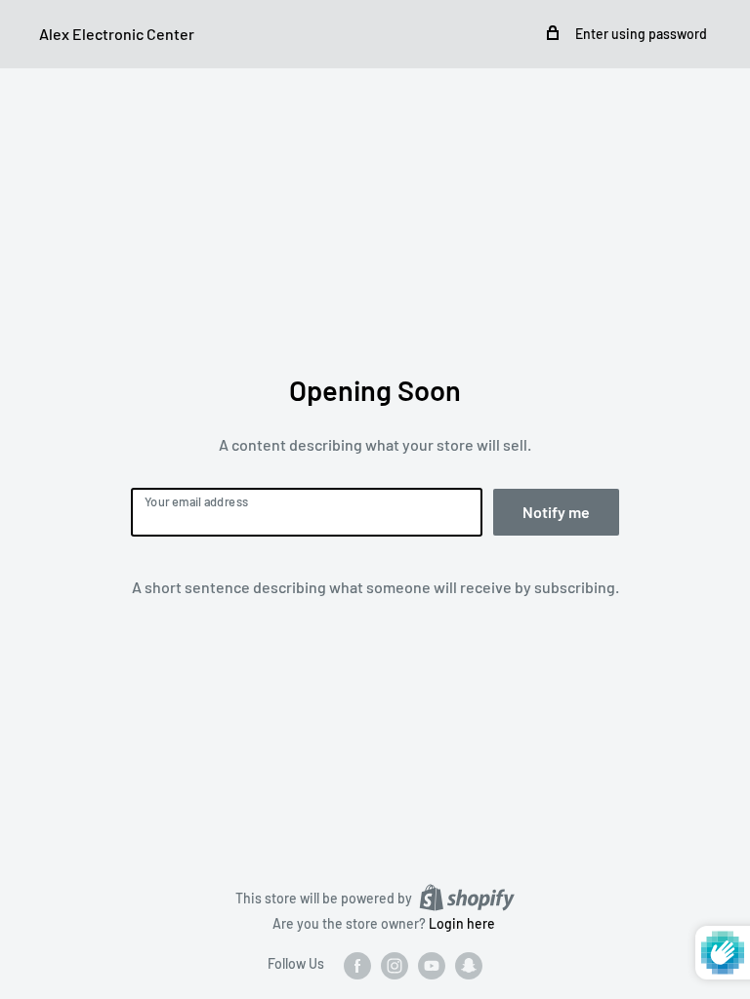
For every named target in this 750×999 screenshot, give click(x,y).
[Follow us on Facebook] (357, 965)
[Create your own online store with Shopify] (467, 897)
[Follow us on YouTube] (431, 965)
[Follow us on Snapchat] (468, 965)
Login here (462, 923)
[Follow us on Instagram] (394, 965)
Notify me (556, 511)
